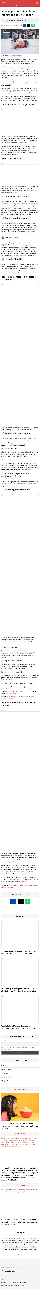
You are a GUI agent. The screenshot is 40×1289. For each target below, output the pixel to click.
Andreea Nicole (16, 25)
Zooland (20, 5)
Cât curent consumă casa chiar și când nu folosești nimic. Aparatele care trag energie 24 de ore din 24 (19, 1222)
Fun (2, 1065)
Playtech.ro (20, 1185)
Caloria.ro (20, 1134)
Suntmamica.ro (20, 1089)
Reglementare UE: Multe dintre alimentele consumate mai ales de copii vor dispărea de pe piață (19, 1125)
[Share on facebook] (24, 25)
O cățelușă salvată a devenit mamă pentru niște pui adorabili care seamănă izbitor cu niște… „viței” (19, 952)
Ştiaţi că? (4, 1081)
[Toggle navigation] (3, 3)
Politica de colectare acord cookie (13, 1285)
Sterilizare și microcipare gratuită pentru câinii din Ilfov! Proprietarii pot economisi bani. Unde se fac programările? (18, 990)
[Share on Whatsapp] (33, 25)
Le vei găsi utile (6, 1077)
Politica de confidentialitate (20, 1282)
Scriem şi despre (7, 1069)
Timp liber (4, 1073)
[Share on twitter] (28, 25)
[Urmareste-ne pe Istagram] (9, 1275)
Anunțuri (20, 1232)
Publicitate (5, 1282)
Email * (3, 1041)
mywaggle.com (12, 693)
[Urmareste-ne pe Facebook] (2, 1275)
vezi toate (18, 1255)
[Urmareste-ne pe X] (5, 1275)
